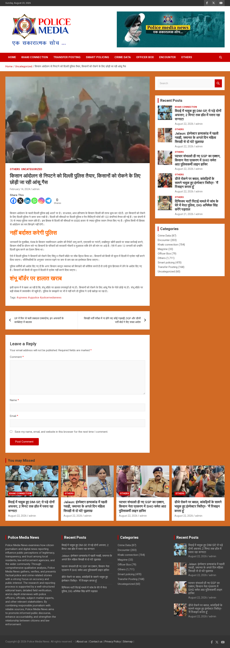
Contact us (95, 641)
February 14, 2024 (20, 189)
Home (12, 57)
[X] (20, 201)
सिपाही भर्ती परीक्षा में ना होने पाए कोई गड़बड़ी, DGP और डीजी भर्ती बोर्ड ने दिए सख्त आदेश (112, 320)
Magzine (163, 249)
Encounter (167, 57)
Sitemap (128, 641)
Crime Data (122, 57)
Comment (17, 357)
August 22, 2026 (184, 123)
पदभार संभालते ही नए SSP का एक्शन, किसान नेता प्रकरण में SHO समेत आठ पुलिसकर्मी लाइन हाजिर (197, 160)
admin (36, 189)
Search (218, 83)
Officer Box (145, 57)
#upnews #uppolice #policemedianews (39, 297)
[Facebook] (13, 201)
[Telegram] (48, 201)
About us (81, 641)
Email (14, 416)
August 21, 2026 (184, 214)
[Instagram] (41, 201)
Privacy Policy (113, 641)
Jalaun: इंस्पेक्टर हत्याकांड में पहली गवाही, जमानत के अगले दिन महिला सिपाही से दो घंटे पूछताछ (196, 137)
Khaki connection (34, 57)
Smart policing (97, 57)
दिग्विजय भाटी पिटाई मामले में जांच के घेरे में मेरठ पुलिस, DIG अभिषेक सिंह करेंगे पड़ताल (196, 205)
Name (14, 400)
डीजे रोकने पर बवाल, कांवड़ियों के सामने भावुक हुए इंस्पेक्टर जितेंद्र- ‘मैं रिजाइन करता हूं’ (196, 183)
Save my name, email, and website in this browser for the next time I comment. (61, 431)
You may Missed (21, 460)
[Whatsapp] (34, 201)
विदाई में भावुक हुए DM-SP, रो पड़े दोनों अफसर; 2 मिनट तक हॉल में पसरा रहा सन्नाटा (198, 115)
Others (186, 57)
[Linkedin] (27, 201)
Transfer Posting (66, 57)
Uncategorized (31, 169)
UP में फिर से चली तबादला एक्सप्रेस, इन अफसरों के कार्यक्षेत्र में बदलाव (39, 320)
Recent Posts (171, 100)
